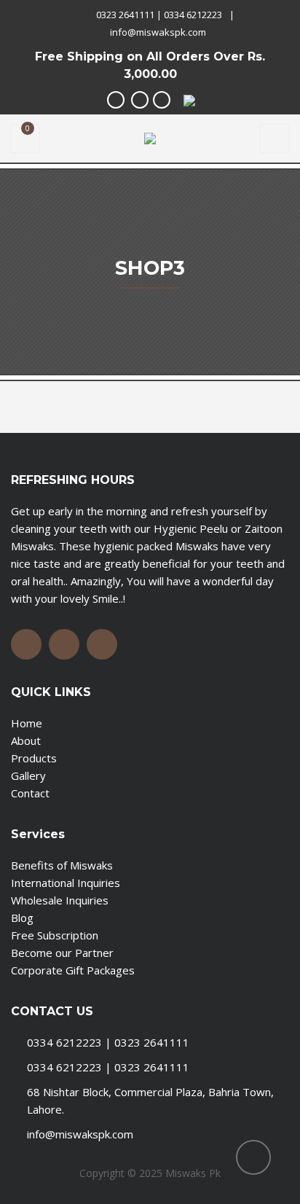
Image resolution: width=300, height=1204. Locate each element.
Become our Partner (62, 952)
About (26, 740)
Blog (22, 917)
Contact (30, 793)
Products (34, 758)
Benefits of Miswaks (62, 865)
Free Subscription (54, 935)
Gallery (28, 775)
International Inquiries (65, 882)
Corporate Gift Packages (73, 970)
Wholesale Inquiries (59, 900)
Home (26, 723)
